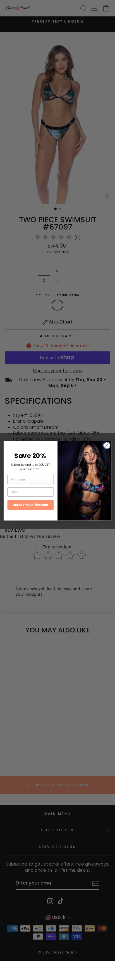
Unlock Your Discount (30, 504)
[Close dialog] (107, 445)
